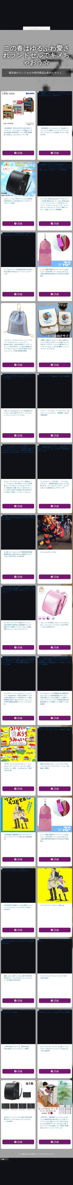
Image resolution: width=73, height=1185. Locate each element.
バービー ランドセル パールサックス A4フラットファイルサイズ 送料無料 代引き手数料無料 (54, 413)
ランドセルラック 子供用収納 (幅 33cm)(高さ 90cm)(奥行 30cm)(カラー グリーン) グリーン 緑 (18, 272)
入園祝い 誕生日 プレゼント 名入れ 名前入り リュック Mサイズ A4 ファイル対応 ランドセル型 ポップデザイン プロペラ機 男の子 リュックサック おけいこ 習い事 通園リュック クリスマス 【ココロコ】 (54, 344)
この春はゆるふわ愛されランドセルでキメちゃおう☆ (36, 55)
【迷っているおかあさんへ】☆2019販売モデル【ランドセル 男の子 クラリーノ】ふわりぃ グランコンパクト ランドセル (18, 413)
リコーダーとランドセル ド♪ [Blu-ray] (52, 905)
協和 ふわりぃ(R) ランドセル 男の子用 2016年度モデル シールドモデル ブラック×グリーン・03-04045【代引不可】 (18, 978)
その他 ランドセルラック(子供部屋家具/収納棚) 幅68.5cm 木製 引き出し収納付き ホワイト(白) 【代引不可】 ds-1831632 (18, 554)
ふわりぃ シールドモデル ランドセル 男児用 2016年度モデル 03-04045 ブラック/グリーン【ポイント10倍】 (18, 201)
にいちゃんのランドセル (48, 552)
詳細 (19, 153)
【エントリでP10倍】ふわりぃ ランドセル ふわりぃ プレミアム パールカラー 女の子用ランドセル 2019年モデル (54, 625)
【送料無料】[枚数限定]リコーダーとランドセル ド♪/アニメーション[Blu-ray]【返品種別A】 (18, 837)
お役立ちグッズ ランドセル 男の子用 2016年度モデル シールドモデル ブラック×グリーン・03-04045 (18, 1119)
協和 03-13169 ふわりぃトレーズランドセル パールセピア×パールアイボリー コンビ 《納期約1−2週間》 (54, 766)
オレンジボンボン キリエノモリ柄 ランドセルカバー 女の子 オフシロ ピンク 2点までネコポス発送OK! (54, 1049)
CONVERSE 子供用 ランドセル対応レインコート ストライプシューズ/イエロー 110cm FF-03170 (18, 907)
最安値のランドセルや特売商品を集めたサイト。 (36, 72)
